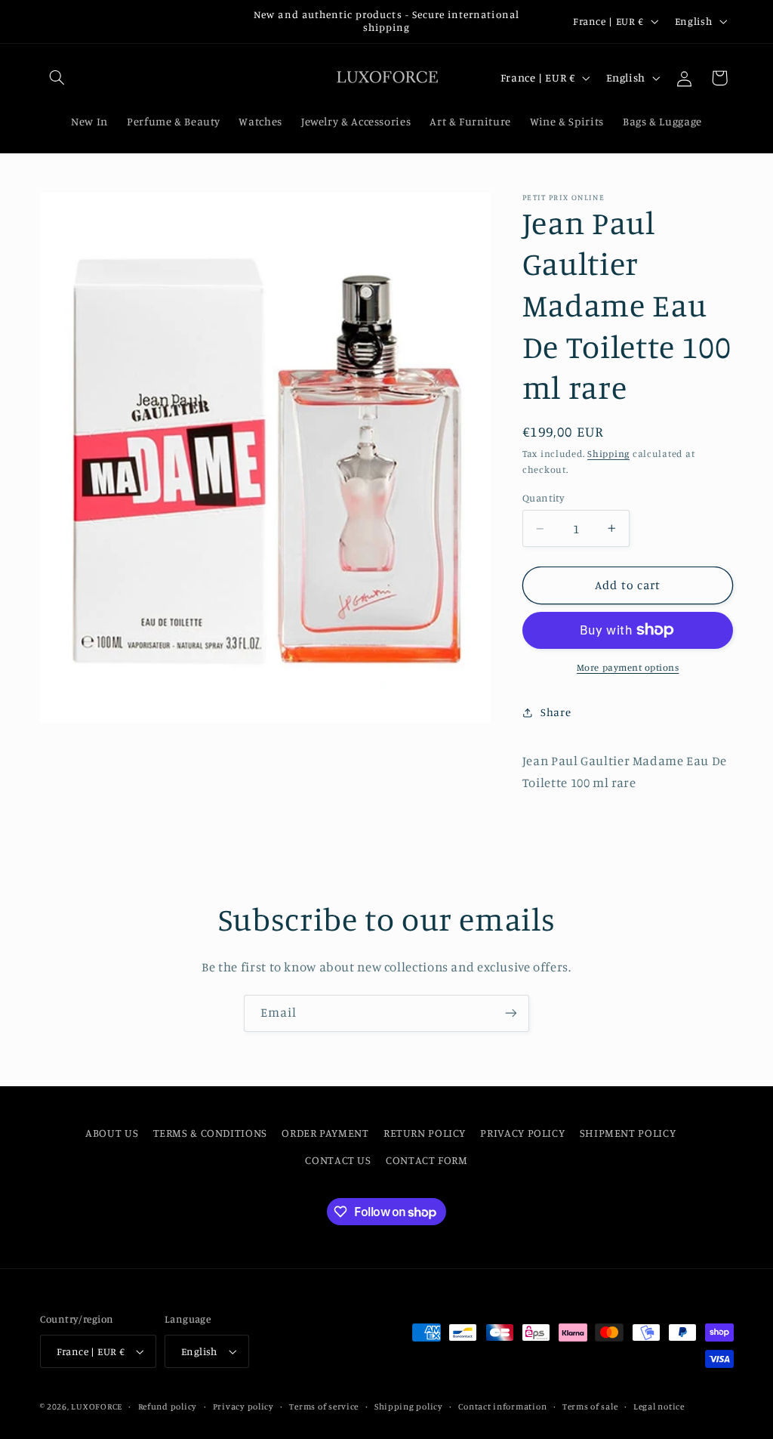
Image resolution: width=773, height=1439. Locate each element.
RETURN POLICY (424, 1132)
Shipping (608, 453)
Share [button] (555, 712)
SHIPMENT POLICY (628, 1132)
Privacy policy (243, 1406)
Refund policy (168, 1406)
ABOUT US (111, 1132)
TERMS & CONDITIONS (210, 1132)
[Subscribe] (511, 1013)
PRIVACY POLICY (522, 1132)
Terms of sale (590, 1406)
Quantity (543, 498)
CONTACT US (338, 1159)
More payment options (628, 667)
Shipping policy (408, 1406)
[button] (57, 77)
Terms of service (324, 1406)
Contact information (502, 1406)
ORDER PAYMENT (325, 1132)
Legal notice (659, 1406)
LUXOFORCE (96, 1406)
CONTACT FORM (427, 1159)
